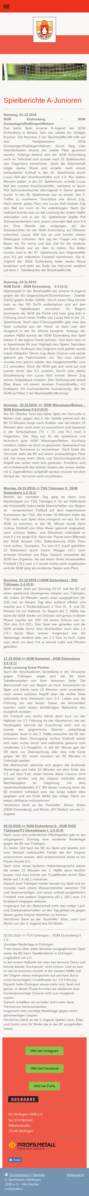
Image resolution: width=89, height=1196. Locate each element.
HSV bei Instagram (44, 1051)
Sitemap (39, 1175)
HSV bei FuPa (44, 1086)
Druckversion (20, 1175)
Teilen (16, 1160)
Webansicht (75, 1175)
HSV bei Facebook (45, 1068)
